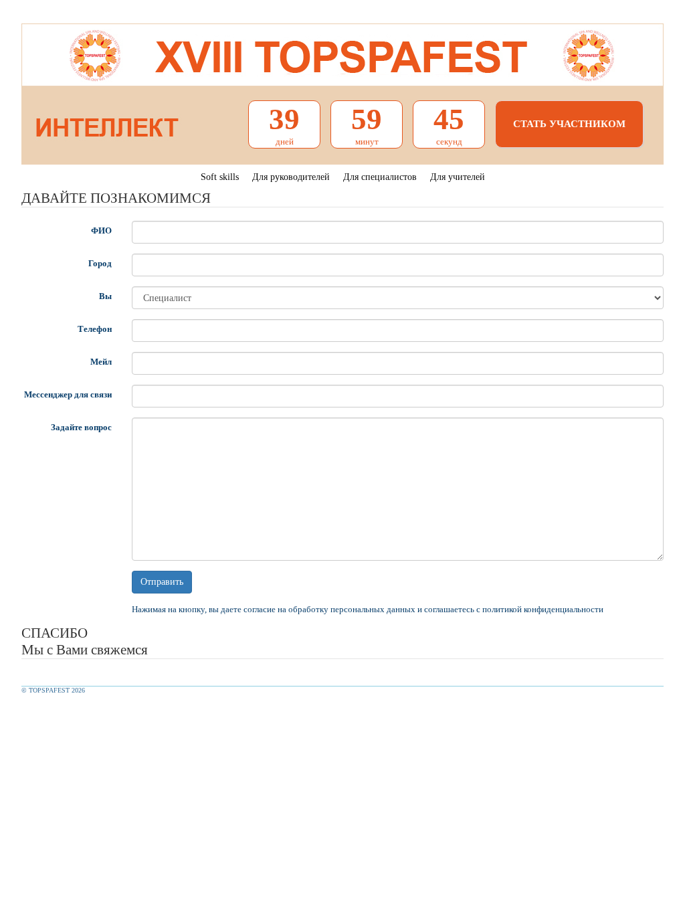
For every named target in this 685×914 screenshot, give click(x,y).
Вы (105, 296)
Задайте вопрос (81, 427)
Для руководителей (291, 177)
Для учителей (457, 177)
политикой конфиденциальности (542, 609)
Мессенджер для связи (68, 394)
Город (100, 263)
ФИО (101, 230)
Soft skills (220, 177)
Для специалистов (380, 177)
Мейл (101, 362)
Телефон (95, 329)
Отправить (161, 582)
